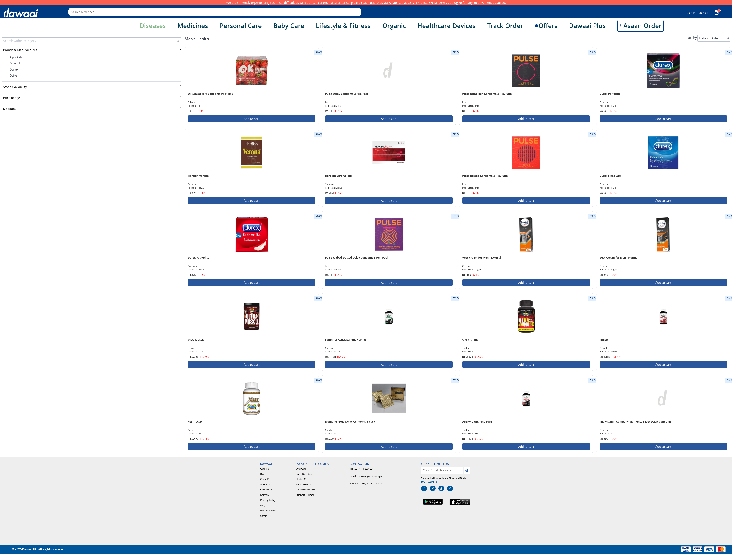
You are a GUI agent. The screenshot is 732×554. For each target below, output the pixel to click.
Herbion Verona (198, 176)
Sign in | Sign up (697, 12)
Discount (9, 109)
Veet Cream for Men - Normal (481, 257)
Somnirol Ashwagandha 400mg (345, 339)
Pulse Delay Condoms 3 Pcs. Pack (347, 94)
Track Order (505, 25)
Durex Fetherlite (198, 257)
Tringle (604, 339)
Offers (263, 516)
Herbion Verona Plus (338, 176)
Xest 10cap (195, 421)
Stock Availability (15, 87)
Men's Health (303, 484)
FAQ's (263, 505)
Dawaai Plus (587, 25)
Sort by (691, 38)
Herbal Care (302, 479)
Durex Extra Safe (610, 176)
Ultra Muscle (196, 339)
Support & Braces (305, 495)
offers (548, 25)
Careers (264, 468)
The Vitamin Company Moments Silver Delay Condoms (635, 421)
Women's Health (305, 489)
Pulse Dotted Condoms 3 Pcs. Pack (485, 176)
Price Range (11, 98)
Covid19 (264, 479)
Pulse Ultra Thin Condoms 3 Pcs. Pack (487, 94)
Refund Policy (268, 510)
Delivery (264, 495)
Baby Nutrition (304, 474)
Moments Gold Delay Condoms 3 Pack (350, 421)
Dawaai (15, 63)
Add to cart (252, 119)
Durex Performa (610, 94)
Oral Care (301, 468)
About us (265, 484)
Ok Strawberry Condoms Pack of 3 (210, 94)
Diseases (153, 25)
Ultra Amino (470, 339)
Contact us (266, 489)
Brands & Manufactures (20, 50)
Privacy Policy (268, 500)
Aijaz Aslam (18, 57)
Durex (14, 69)
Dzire (13, 75)
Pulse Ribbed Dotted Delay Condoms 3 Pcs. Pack (356, 257)
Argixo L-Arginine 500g (477, 421)
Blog (262, 474)
